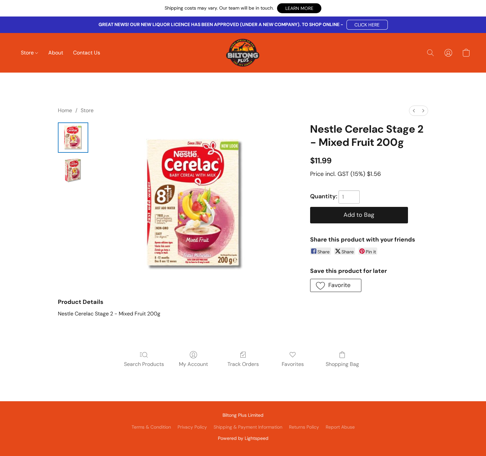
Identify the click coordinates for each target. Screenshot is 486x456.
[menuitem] (414, 110)
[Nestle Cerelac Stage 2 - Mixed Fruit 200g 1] (73, 170)
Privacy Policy (192, 427)
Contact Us (86, 52)
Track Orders (243, 364)
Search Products (144, 364)
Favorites (293, 364)
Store (28, 52)
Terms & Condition (151, 427)
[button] (299, 8)
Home (65, 110)
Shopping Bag (342, 364)
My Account (193, 364)
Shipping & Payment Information (248, 427)
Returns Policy (304, 427)
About (55, 52)
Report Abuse (340, 427)
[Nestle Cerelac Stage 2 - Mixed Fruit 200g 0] (73, 137)
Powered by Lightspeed (243, 438)
